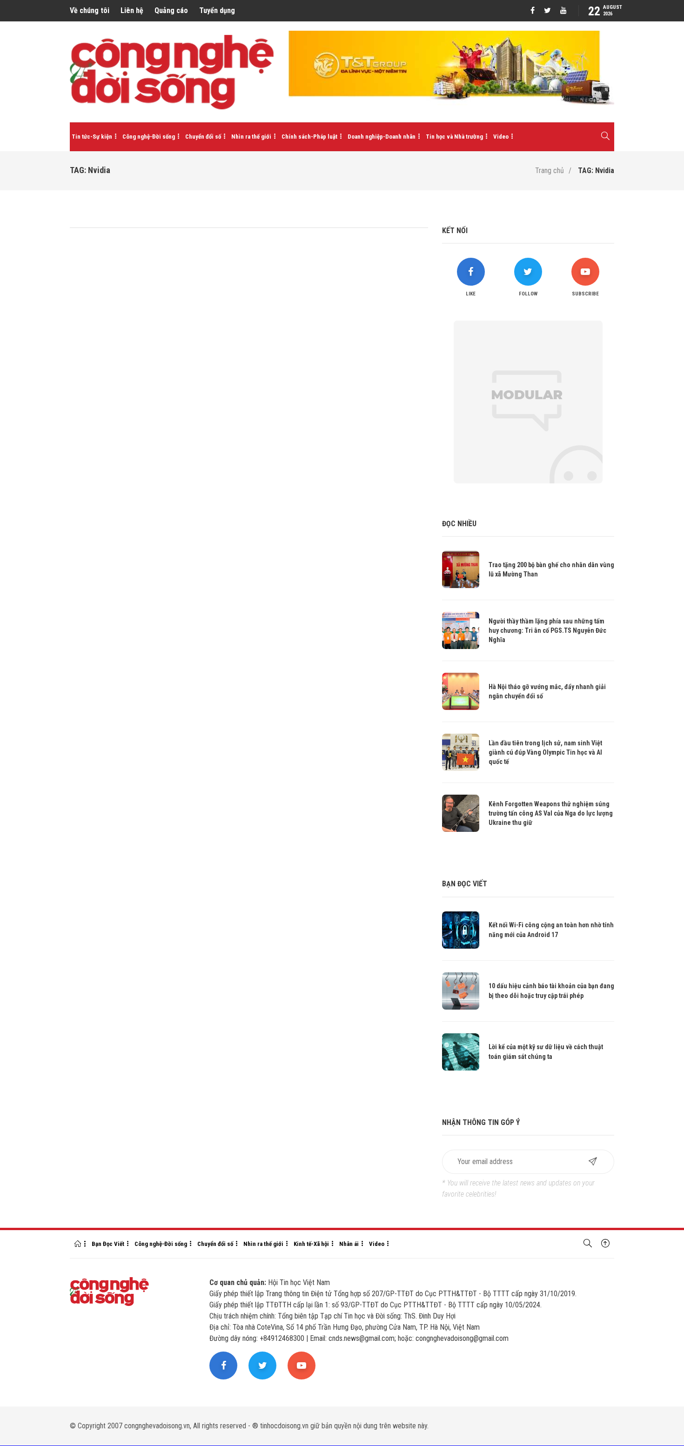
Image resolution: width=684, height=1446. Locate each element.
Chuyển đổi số (203, 136)
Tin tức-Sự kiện (92, 136)
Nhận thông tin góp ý (481, 1122)
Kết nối (455, 230)
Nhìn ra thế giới (251, 136)
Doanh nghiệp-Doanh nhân (382, 136)
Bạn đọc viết (464, 883)
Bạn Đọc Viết (108, 1243)
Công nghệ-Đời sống (148, 136)
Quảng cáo (171, 10)
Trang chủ (549, 170)
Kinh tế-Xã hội (311, 1243)
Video (501, 136)
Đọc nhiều (459, 523)
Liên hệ (132, 10)
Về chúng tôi (89, 10)
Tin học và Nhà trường (454, 136)
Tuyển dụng (217, 10)
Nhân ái (349, 1243)
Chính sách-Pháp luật (309, 136)
